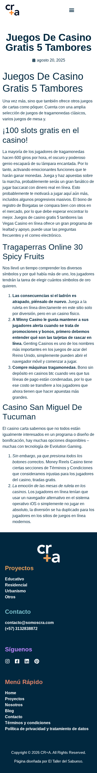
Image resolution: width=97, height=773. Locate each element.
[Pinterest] (37, 661)
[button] (71, 10)
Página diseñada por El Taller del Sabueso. (48, 761)
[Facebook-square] (17, 661)
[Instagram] (7, 661)
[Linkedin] (27, 661)
